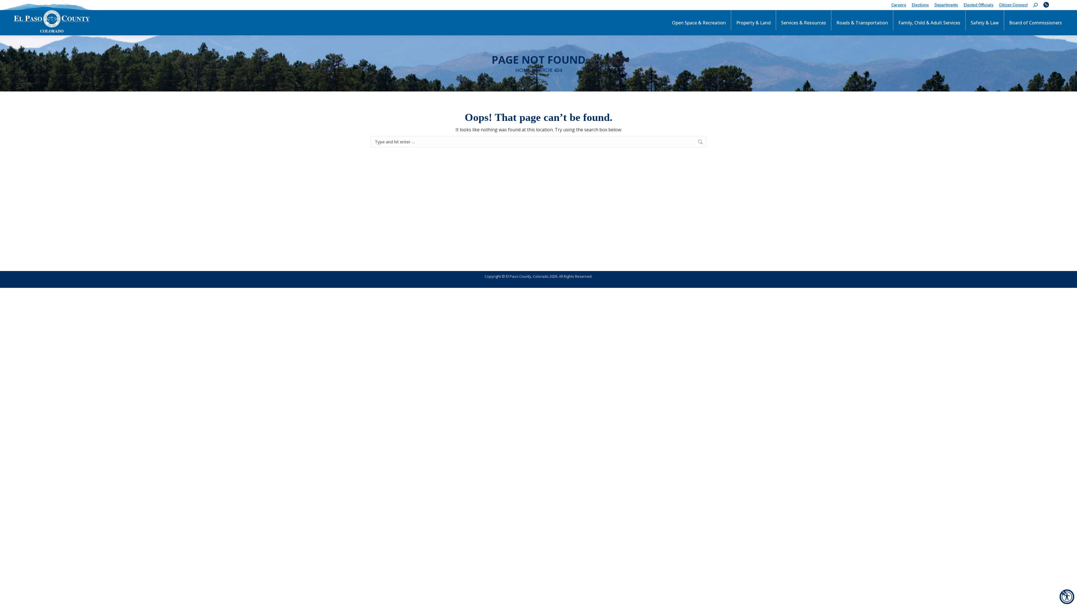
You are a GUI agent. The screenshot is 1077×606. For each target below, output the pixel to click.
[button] (1035, 5)
